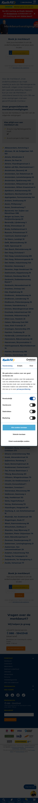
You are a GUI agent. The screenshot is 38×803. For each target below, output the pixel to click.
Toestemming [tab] (7, 366)
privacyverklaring (23, 389)
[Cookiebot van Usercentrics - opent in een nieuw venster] (27, 360)
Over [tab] (31, 366)
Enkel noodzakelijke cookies (19, 441)
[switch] (33, 405)
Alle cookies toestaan (19, 427)
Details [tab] (19, 366)
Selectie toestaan (19, 434)
